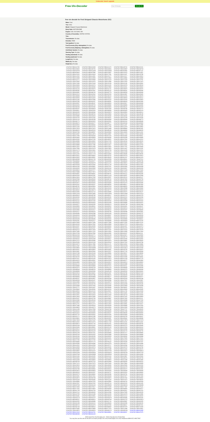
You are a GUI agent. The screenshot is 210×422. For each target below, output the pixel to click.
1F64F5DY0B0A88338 (73, 414)
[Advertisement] (105, 12)
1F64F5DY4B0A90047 (120, 412)
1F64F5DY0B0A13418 (73, 412)
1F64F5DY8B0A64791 (88, 412)
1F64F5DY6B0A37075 (136, 412)
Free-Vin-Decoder (76, 6)
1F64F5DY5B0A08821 (104, 412)
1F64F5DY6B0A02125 (88, 414)
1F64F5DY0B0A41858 (136, 410)
